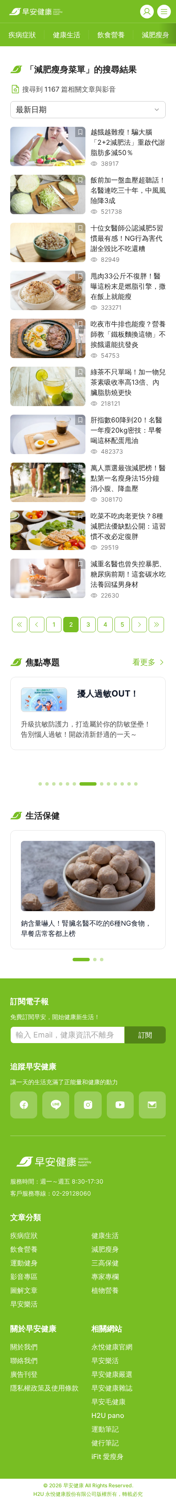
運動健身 (24, 1263)
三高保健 (105, 1263)
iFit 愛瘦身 (107, 1456)
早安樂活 (24, 1304)
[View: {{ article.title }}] (47, 147)
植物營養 (105, 1290)
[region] (88, 725)
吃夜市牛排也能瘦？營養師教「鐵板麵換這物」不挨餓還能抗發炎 (128, 334)
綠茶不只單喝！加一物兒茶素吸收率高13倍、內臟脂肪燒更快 (128, 382)
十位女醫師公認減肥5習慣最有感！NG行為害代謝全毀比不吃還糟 (127, 238)
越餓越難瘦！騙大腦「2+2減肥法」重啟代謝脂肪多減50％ (128, 142)
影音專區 (24, 1276)
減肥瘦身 (105, 1249)
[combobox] (88, 109)
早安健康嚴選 (111, 1374)
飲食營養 (24, 1249)
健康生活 (105, 1235)
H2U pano (107, 1415)
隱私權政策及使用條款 (44, 1388)
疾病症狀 (24, 1235)
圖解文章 (24, 1290)
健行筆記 (105, 1442)
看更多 (143, 662)
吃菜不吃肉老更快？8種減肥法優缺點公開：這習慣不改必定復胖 (128, 526)
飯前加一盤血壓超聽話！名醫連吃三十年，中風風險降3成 (128, 190)
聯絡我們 (24, 1360)
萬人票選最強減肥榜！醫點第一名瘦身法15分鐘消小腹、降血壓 (128, 478)
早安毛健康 (108, 1401)
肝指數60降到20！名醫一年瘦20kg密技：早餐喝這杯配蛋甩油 (126, 430)
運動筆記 (105, 1429)
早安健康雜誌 (111, 1388)
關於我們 (24, 1347)
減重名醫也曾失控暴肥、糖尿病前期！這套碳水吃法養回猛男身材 (128, 574)
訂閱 (145, 1035)
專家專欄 (105, 1276)
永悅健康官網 (111, 1347)
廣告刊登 (24, 1374)
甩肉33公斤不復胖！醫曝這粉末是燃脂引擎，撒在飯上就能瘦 (128, 286)
